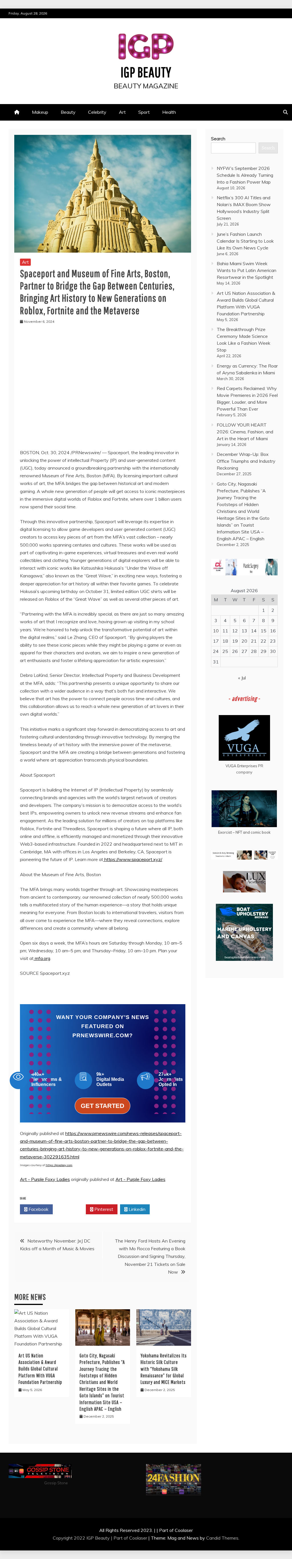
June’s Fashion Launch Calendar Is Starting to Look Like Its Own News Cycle (245, 241)
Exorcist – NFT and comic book (244, 832)
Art (122, 112)
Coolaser (138, 1538)
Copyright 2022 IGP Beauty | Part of (91, 1538)
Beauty (68, 112)
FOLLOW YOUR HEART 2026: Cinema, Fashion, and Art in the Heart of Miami (245, 431)
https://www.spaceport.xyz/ (132, 859)
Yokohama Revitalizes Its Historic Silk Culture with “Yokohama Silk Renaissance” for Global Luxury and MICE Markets (164, 1369)
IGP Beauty (146, 72)
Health (169, 112)
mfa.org (42, 958)
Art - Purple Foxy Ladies (45, 1179)
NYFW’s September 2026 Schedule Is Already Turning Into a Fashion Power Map (245, 175)
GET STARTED (102, 1105)
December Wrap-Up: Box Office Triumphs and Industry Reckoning (246, 461)
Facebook (37, 1209)
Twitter (71, 1209)
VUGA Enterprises (241, 766)
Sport (144, 112)
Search (218, 138)
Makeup (40, 112)
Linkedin (136, 1209)
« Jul (242, 678)
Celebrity (97, 112)
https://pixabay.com (59, 1165)
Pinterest (103, 1209)
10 (216, 631)
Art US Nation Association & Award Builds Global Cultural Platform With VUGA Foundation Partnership (40, 1369)
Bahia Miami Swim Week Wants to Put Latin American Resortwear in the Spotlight (246, 270)
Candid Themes (222, 1538)
